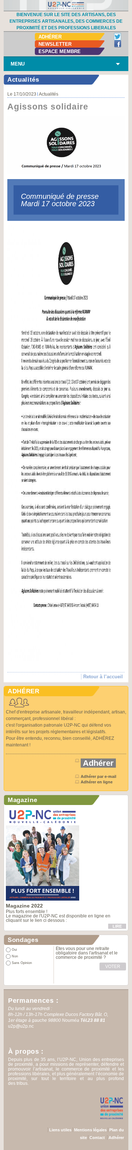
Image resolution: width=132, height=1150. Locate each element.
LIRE (117, 926)
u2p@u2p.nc (21, 1026)
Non (15, 956)
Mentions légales (90, 1130)
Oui (14, 949)
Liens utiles (60, 1130)
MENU (18, 64)
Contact (97, 1137)
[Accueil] (66, 5)
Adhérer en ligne (97, 782)
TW (117, 36)
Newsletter (55, 44)
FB (117, 44)
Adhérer (50, 37)
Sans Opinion (22, 963)
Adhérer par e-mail (98, 776)
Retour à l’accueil (103, 676)
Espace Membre (59, 51)
